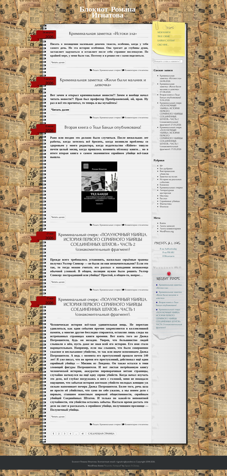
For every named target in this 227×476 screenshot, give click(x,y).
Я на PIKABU (168, 252)
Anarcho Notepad (113, 465)
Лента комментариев (170, 228)
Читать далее (58, 62)
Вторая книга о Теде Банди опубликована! (103, 127)
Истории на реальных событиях (170, 181)
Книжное (164, 184)
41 (83, 433)
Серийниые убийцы (170, 201)
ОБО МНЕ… (163, 44)
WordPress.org (167, 231)
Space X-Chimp (132, 465)
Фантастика (165, 203)
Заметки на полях (168, 176)
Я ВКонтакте (168, 256)
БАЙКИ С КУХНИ (166, 40)
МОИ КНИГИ (164, 32)
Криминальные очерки (110, 70)
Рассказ (163, 198)
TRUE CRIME (164, 36)
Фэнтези (164, 206)
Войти (163, 223)
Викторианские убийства (167, 172)
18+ (161, 165)
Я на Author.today (168, 248)
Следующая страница (101, 433)
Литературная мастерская (167, 191)
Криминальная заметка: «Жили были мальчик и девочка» (103, 82)
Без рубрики (166, 168)
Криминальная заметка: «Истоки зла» (103, 33)
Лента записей (167, 226)
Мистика (164, 195)
